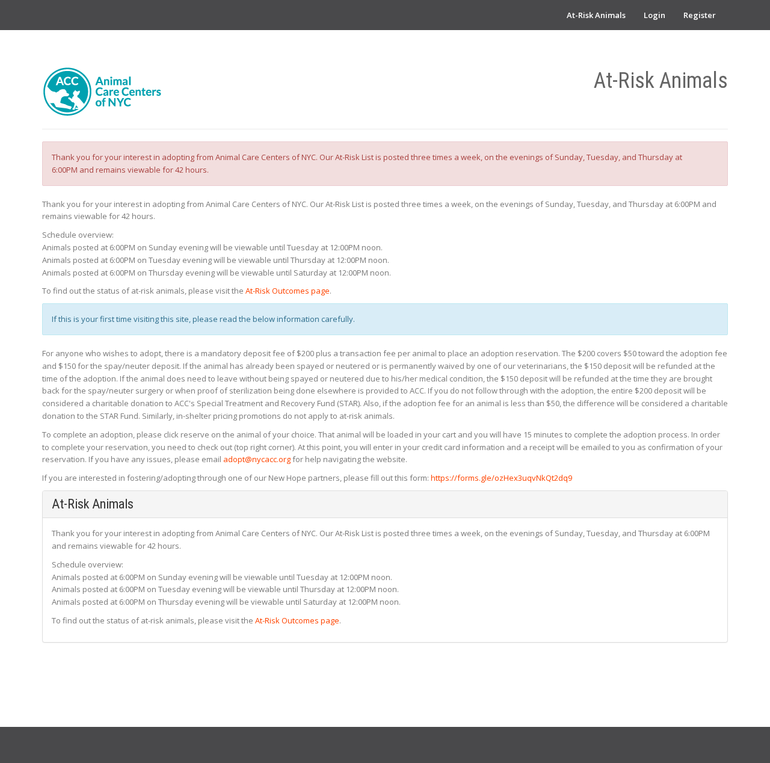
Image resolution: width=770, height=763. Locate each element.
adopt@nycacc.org (257, 459)
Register (699, 15)
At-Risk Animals (596, 15)
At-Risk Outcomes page (287, 290)
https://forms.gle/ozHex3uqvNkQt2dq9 (501, 477)
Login (654, 15)
